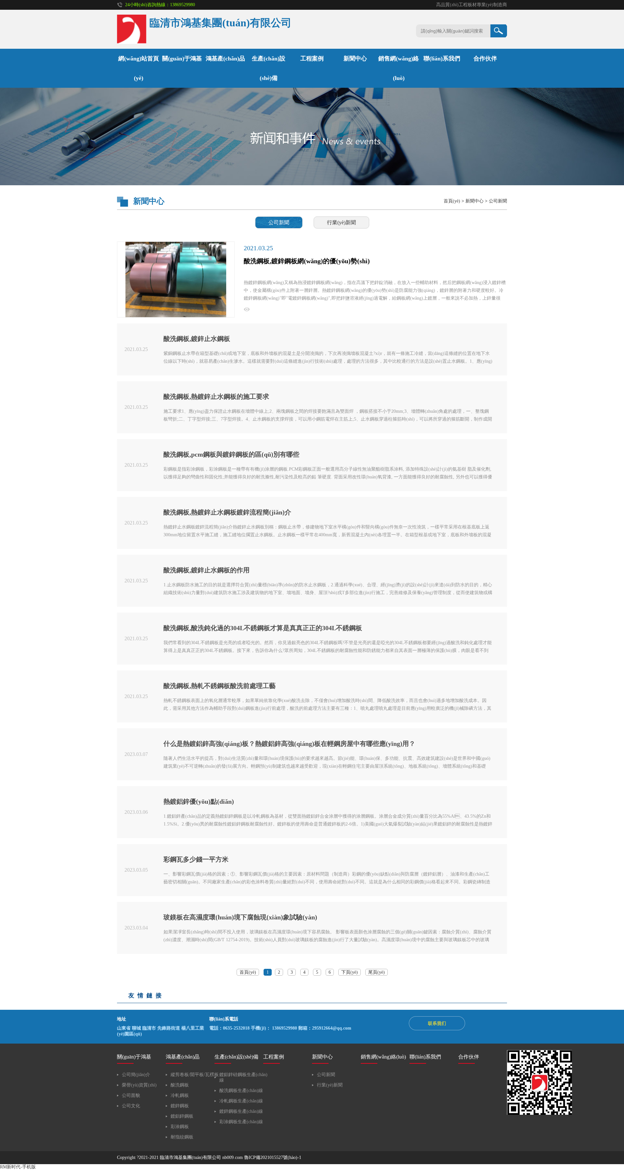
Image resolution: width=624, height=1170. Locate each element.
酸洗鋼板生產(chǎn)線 (241, 1090)
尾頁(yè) (376, 972)
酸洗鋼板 (180, 1085)
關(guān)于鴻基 (182, 58)
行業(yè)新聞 (341, 222)
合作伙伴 (485, 58)
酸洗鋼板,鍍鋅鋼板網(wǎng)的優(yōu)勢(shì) (307, 261)
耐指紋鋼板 (182, 1137)
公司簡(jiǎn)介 (136, 1074)
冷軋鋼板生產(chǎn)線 (241, 1100)
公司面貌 (131, 1095)
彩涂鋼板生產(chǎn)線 (241, 1121)
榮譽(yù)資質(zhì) (139, 1085)
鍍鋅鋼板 (180, 1105)
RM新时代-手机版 (18, 1166)
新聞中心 (355, 58)
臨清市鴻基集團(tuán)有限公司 (190, 1157)
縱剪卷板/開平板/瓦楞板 (195, 1074)
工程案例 (312, 58)
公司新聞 (498, 201)
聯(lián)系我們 (441, 58)
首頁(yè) (452, 201)
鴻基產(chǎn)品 (225, 58)
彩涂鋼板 (180, 1126)
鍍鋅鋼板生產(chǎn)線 (241, 1111)
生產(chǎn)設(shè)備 (236, 1057)
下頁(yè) (349, 972)
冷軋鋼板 (180, 1095)
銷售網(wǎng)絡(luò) (383, 1057)
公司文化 (131, 1105)
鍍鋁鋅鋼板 (182, 1116)
